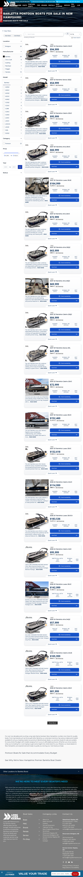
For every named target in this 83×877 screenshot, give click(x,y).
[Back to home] (10, 3)
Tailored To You (48, 827)
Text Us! (75, 874)
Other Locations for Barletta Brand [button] (15, 771)
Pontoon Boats (31, 5)
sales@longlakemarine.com (71, 843)
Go (20, 167)
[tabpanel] (12, 110)
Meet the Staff (47, 821)
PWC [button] (38, 5)
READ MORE (41, 66)
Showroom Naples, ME (50, 833)
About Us (46, 819)
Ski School (46, 831)
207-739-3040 (76, 1)
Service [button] (67, 5)
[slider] (3, 152)
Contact (45, 841)
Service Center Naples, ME (51, 837)
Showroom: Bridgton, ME (39, 1)
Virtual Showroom (49, 825)
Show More (52, 723)
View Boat (54, 66)
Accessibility (75, 867)
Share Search (76, 37)
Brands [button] (44, 5)
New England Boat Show (51, 829)
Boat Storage (59, 5)
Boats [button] (25, 5)
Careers (45, 823)
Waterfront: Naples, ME (65, 1)
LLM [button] (78, 5)
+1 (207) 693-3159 (67, 855)
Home (19, 5)
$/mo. (56, 51)
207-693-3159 (26, 1)
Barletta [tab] (6, 82)
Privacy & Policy (67, 865)
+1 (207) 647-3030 (68, 841)
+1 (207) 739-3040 (68, 827)
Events (45, 839)
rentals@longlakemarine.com (72, 829)
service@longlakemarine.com (72, 857)
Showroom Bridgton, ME (51, 835)
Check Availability (65, 61)
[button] (28, 52)
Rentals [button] (51, 5)
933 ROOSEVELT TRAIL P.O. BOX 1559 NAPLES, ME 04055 (70, 823)
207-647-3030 (51, 1)
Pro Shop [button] (73, 5)
